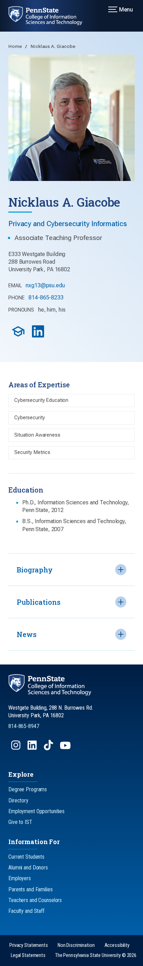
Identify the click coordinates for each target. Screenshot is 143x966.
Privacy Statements (28, 945)
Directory (18, 800)
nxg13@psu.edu (45, 285)
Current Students (26, 856)
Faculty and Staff (26, 911)
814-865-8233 (46, 297)
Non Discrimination (76, 945)
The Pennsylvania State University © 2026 (95, 955)
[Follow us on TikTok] (49, 748)
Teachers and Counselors (35, 900)
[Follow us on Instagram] (16, 748)
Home (15, 46)
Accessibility (116, 945)
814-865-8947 (23, 726)
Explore (20, 774)
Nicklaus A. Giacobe (53, 46)
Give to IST (20, 822)
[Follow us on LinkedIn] (32, 748)
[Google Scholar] (18, 336)
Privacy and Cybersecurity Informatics (67, 224)
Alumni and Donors (28, 867)
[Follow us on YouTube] (66, 748)
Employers (19, 878)
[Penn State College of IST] (49, 15)
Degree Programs (27, 789)
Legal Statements (28, 955)
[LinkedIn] (38, 336)
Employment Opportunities (36, 811)
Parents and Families (30, 889)
